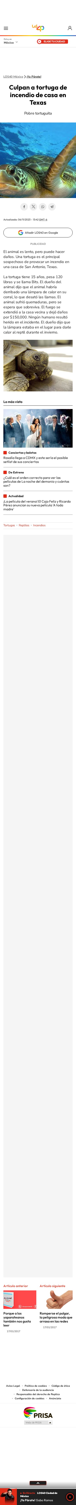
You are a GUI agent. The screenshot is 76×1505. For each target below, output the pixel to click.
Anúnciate (55, 1398)
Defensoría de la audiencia (38, 1390)
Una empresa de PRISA (38, 1412)
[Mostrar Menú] (5, 28)
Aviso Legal (13, 1386)
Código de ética (61, 1386)
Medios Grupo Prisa (38, 1422)
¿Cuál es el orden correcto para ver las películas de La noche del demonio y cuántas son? (36, 481)
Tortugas (9, 525)
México (9, 42)
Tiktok (17, 1347)
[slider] (38, 1488)
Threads (59, 1347)
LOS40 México (38, 28)
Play (70, 1497)
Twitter (33, 207)
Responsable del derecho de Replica (38, 1394)
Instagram (33, 1347)
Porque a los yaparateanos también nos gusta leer (17, 1319)
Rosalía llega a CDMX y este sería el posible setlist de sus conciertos (35, 460)
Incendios (39, 525)
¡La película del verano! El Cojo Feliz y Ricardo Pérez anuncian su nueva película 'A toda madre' (37, 505)
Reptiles (24, 525)
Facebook (24, 207)
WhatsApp (42, 207)
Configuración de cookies (29, 1398)
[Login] (70, 28)
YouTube (25, 1347)
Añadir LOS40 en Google (41, 233)
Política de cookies (36, 1386)
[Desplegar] (38, 1483)
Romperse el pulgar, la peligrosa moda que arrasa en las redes (56, 1317)
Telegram (52, 207)
